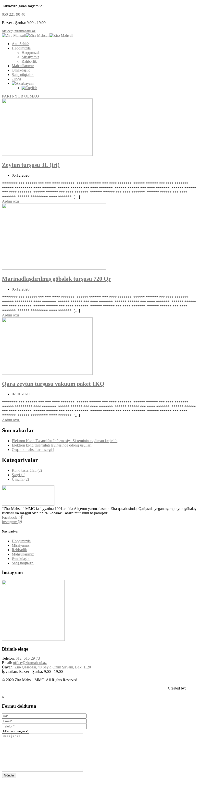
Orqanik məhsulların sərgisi (33, 449)
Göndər (9, 775)
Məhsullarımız (23, 66)
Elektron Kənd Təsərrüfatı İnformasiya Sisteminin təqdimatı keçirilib (64, 441)
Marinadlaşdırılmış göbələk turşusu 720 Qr (56, 279)
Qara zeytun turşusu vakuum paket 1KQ (53, 384)
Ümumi (20, 479)
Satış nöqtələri (23, 75)
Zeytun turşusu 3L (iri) (31, 165)
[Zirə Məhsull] (14, 35)
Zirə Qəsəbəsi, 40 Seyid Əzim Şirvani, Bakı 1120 (52, 667)
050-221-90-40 (13, 14)
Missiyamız (30, 57)
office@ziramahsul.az (19, 31)
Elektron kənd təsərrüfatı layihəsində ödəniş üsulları (51, 445)
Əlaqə (16, 79)
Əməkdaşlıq (21, 70)
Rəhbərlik (29, 61)
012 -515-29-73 (28, 658)
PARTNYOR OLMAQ (20, 96)
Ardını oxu (11, 201)
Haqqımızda (21, 48)
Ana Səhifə (20, 44)
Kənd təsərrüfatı (27, 470)
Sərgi (18, 475)
